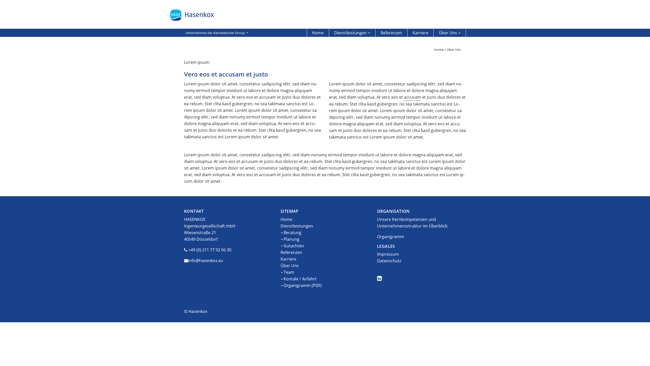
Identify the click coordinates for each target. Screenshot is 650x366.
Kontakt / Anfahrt (300, 279)
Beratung (292, 232)
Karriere (420, 33)
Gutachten (294, 246)
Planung (291, 239)
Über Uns (448, 33)
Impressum (388, 254)
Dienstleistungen (350, 33)
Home (318, 33)
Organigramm (390, 236)
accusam (412, 97)
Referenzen (391, 33)
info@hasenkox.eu (205, 260)
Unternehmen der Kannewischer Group (215, 32)
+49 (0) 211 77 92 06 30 (209, 250)
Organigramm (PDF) (303, 285)
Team (289, 272)
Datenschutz (389, 261)
